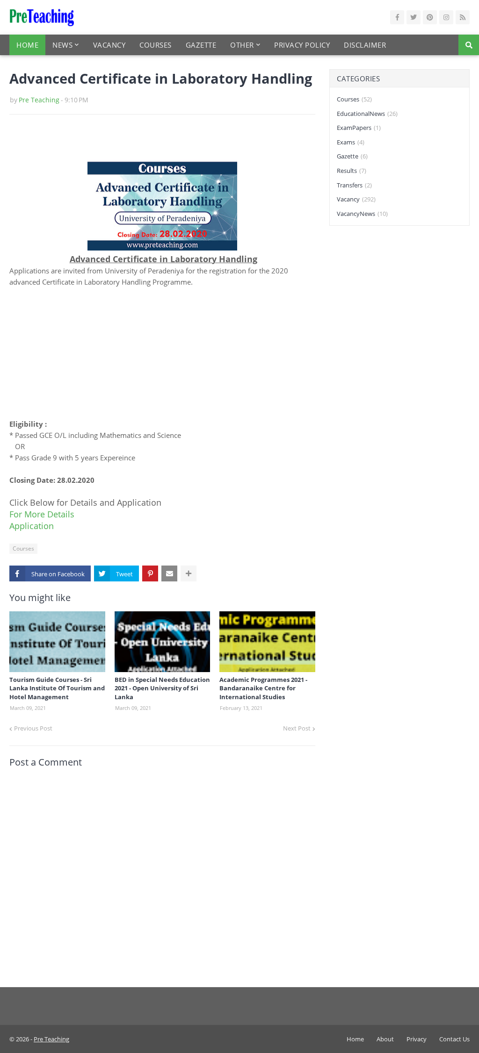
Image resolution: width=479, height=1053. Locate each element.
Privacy (416, 1039)
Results (351, 170)
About (385, 1039)
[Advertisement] (162, 352)
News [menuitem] (62, 45)
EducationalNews (367, 113)
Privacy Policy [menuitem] (302, 45)
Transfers (354, 185)
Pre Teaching (39, 99)
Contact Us (454, 1039)
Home (355, 1039)
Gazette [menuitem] (201, 45)
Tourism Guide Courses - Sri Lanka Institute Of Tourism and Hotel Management (57, 688)
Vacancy (356, 199)
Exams (350, 142)
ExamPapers (359, 127)
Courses (23, 548)
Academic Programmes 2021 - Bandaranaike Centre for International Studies (263, 688)
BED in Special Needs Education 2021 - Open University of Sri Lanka (162, 688)
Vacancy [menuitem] (109, 45)
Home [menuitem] (27, 45)
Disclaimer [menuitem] (365, 45)
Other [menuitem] (242, 45)
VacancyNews (362, 213)
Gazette (352, 156)
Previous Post (33, 728)
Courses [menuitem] (155, 45)
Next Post (297, 728)
